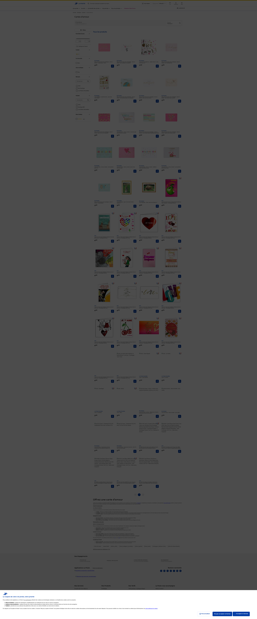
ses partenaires (27, 600)
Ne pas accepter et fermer (222, 614)
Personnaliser (205, 613)
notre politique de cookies (151, 608)
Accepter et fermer (242, 613)
